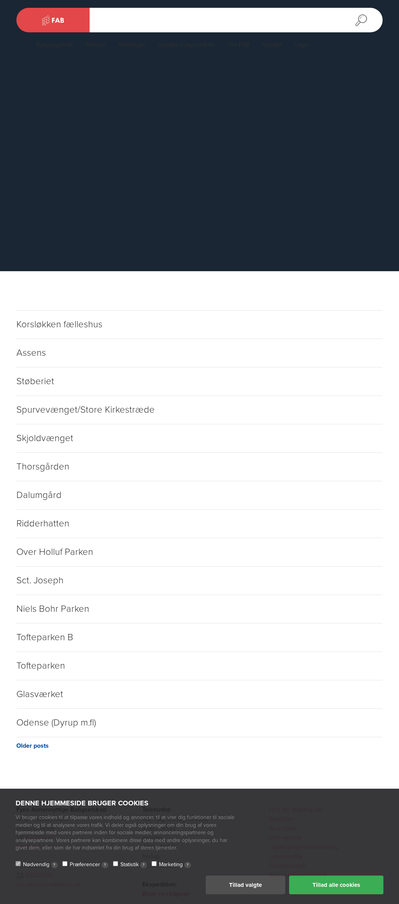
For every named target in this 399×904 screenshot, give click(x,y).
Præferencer (88, 864)
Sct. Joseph (40, 580)
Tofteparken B (44, 637)
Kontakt (272, 45)
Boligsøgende (54, 45)
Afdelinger (131, 45)
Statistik (132, 864)
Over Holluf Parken (54, 552)
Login (301, 45)
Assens (31, 352)
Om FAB (239, 45)
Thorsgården (42, 466)
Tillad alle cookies (336, 884)
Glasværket (39, 694)
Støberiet (35, 381)
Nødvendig (39, 864)
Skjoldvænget (44, 438)
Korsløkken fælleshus (59, 324)
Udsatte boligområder (186, 45)
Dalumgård (39, 495)
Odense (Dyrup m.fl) (56, 722)
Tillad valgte (245, 884)
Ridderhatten (42, 523)
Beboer (96, 45)
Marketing (174, 864)
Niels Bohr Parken (52, 608)
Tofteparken (40, 665)
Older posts (32, 746)
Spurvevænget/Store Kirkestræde (85, 409)
